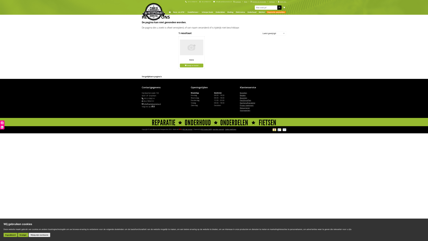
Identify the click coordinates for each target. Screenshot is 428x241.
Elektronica (240, 12)
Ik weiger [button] (23, 235)
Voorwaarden (245, 110)
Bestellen (243, 93)
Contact (238, 2)
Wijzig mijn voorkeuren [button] (39, 235)
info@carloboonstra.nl (224, 2)
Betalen (243, 95)
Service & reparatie (259, 2)
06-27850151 (206, 2)
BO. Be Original (187, 129)
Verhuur (272, 2)
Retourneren (245, 108)
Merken (262, 12)
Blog (245, 2)
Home (191, 60)
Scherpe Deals (207, 12)
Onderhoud (251, 12)
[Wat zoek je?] (279, 7)
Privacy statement (246, 105)
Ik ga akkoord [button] (10, 235)
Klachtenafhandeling (247, 103)
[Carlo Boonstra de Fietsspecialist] (154, 8)
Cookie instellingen (230, 129)
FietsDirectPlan (245, 100)
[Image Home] (191, 47)
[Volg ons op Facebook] (152, 106)
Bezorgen (243, 98)
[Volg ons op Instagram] (154, 106)
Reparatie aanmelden (276, 12)
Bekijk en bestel (192, 65)
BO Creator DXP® (206, 129)
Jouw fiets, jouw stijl (218, 129)
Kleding (230, 12)
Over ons (283, 2)
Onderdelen (220, 12)
